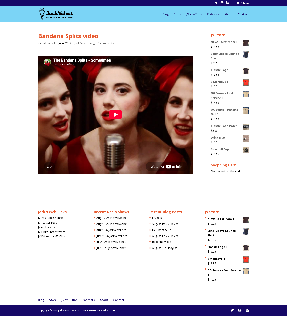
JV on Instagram (48, 227)
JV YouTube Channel (50, 218)
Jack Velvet (48, 43)
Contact (243, 14)
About (228, 14)
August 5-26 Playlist (164, 248)
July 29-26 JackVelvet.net (111, 236)
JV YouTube (194, 14)
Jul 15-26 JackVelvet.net (111, 248)
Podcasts (213, 14)
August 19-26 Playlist (165, 224)
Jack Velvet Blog (85, 43)
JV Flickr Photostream (51, 232)
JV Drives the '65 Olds (51, 236)
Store (177, 14)
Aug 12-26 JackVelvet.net (111, 224)
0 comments (106, 43)
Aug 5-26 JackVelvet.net (111, 230)
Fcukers (157, 218)
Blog (166, 14)
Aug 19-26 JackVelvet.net (111, 218)
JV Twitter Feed (47, 222)
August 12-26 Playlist (165, 236)
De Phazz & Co (161, 230)
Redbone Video (161, 242)
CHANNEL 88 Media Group (100, 310)
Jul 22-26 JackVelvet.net (111, 242)
